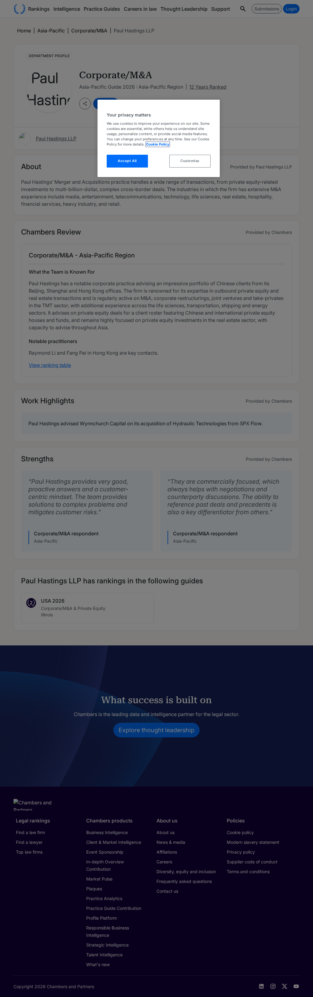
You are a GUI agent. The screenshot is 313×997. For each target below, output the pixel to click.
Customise (190, 161)
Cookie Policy (157, 144)
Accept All (127, 161)
